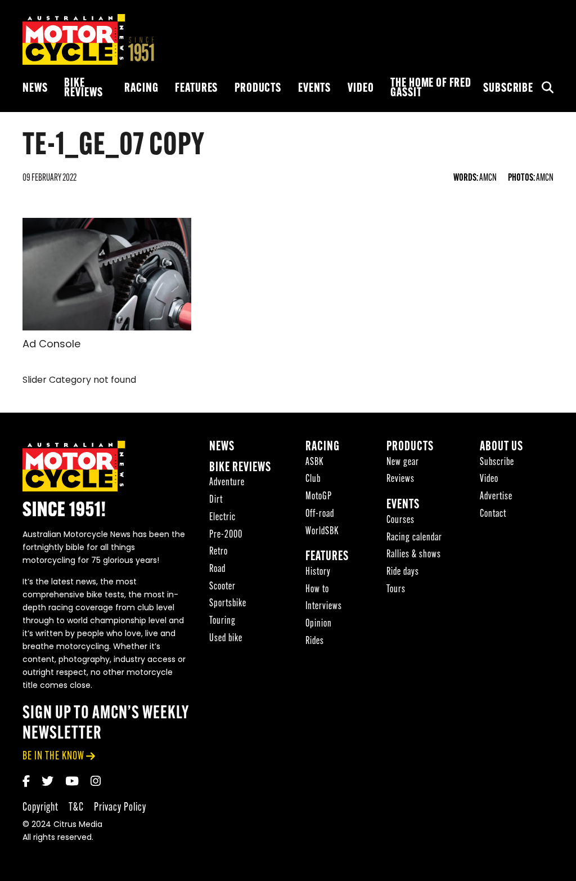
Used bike (225, 638)
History (318, 572)
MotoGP (318, 496)
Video (361, 88)
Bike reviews (83, 88)
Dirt (216, 500)
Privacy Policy (120, 807)
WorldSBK (322, 531)
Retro (218, 552)
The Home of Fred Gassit (430, 88)
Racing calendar (414, 538)
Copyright (40, 807)
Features (196, 88)
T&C (76, 807)
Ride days (402, 572)
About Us (501, 447)
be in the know (53, 756)
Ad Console (51, 345)
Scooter (222, 587)
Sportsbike (227, 603)
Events (314, 88)
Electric (222, 517)
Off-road (319, 514)
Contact (493, 514)
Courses (400, 520)
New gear (402, 462)
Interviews (323, 606)
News (34, 88)
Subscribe (508, 88)
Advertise (496, 496)
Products (258, 88)
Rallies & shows (413, 554)
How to (317, 589)
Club (313, 479)
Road (217, 569)
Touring (222, 621)
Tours (396, 589)
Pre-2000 (225, 535)
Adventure (227, 482)
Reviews (400, 479)
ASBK (314, 462)
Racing (141, 88)
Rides (314, 641)
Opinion (318, 624)
